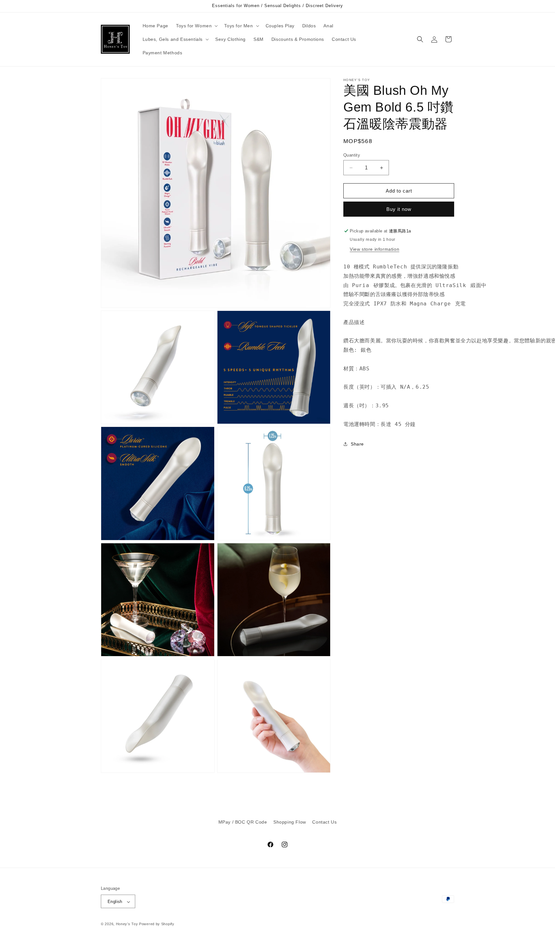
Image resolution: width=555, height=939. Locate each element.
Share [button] (357, 444)
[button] (196, 25)
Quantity (351, 155)
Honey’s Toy (127, 924)
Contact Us (324, 822)
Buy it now (398, 209)
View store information (374, 249)
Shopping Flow (289, 822)
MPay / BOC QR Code (242, 822)
